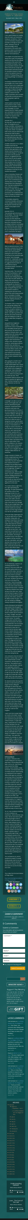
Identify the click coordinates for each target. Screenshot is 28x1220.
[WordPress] (12, 891)
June (13, 1119)
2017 (11, 1152)
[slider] (21, 1192)
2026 (11, 1104)
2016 (11, 1155)
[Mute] (17, 1192)
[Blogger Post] (15, 891)
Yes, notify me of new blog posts (12, 964)
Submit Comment (16, 968)
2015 (11, 1157)
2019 (12, 1148)
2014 (11, 1159)
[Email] (17, 884)
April (13, 1124)
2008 (12, 1174)
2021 (12, 1143)
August (14, 1106)
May (13, 1121)
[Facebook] (10, 887)
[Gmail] (10, 884)
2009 (12, 1171)
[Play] (10, 1190)
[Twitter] (7, 887)
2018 (12, 1150)
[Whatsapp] (14, 887)
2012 (12, 1164)
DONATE (13, 906)
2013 (12, 1162)
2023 (12, 1138)
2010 (12, 1169)
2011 (12, 1167)
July (13, 1117)
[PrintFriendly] (7, 884)
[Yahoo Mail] (14, 884)
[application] (16, 1191)
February (14, 1128)
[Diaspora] (20, 887)
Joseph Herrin (11, 18)
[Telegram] (20, 884)
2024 (12, 1136)
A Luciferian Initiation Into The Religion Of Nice (15, 1023)
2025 (11, 1133)
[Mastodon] (17, 887)
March (13, 1126)
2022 (12, 1140)
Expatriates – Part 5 (18, 1108)
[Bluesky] (19, 891)
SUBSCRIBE (13, 899)
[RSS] (8, 891)
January (14, 1131)
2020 (12, 1145)
